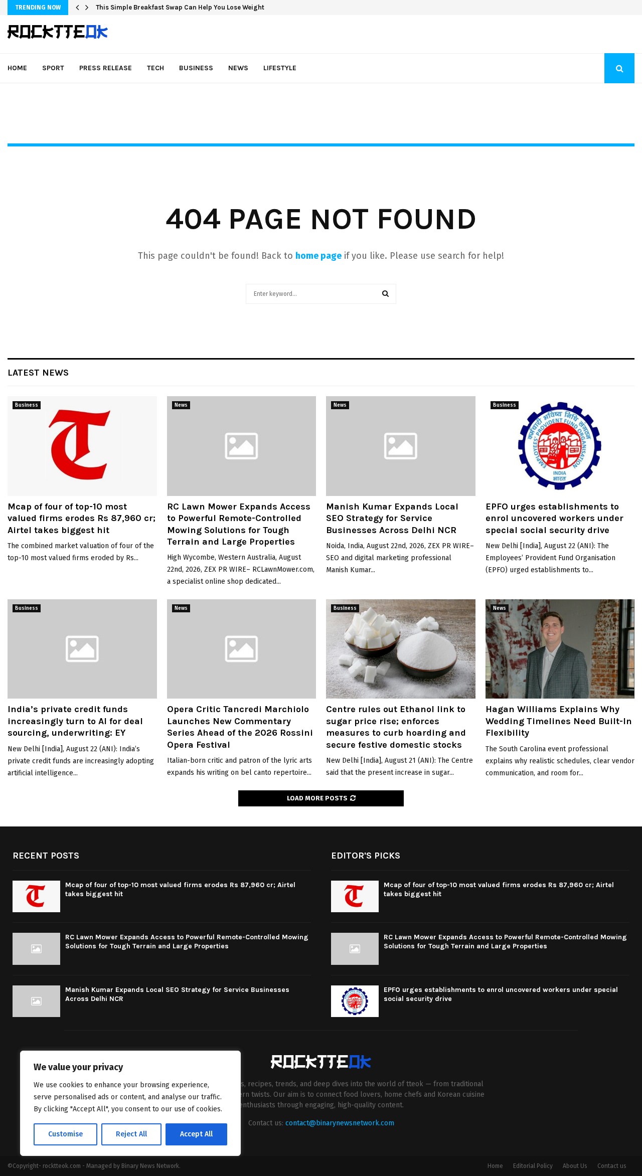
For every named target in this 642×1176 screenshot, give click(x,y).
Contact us (611, 1165)
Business (196, 68)
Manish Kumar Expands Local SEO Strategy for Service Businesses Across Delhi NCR (392, 518)
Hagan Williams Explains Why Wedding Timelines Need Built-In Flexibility (559, 721)
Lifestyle (279, 68)
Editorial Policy (533, 1165)
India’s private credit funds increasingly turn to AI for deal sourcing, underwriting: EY (75, 721)
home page (318, 255)
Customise (65, 1134)
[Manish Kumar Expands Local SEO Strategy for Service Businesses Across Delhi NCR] (400, 445)
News (238, 68)
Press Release (105, 68)
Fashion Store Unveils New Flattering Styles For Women (182, 7)
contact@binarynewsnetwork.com (339, 1123)
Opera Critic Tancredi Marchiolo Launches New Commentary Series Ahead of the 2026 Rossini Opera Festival (240, 727)
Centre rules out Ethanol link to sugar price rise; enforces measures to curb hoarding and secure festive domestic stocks (396, 727)
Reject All (131, 1134)
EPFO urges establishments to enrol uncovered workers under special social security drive (554, 518)
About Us (575, 1165)
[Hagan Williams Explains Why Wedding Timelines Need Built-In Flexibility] (560, 649)
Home (17, 68)
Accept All (196, 1134)
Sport (53, 68)
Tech (155, 68)
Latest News (38, 372)
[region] (130, 1103)
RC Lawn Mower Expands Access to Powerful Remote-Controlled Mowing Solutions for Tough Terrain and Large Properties (238, 524)
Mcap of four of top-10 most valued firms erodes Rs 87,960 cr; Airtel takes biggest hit (81, 518)
